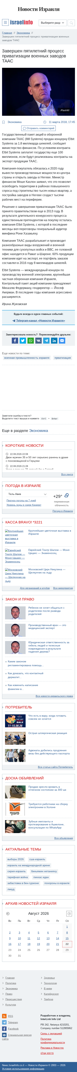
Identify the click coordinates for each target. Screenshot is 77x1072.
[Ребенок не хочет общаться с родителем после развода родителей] (15, 612)
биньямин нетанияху (44, 871)
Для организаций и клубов (35, 588)
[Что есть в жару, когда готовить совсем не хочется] (15, 720)
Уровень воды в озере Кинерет (24, 505)
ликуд (10, 889)
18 (28, 944)
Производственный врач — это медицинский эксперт (47, 627)
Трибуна (48, 999)
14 (57, 938)
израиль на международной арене (28, 865)
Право (8, 994)
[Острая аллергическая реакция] (15, 738)
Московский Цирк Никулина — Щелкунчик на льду (46, 571)
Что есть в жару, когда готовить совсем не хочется (47, 717)
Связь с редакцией (51, 1033)
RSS (10, 1016)
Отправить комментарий (40, 128)
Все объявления (63, 838)
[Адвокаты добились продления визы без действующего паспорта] (15, 755)
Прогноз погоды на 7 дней (21, 500)
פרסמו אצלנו (47, 1053)
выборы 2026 (15, 859)
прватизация (63, 357)
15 (67, 938)
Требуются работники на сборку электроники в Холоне (48, 806)
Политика (10, 983)
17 (19, 944)
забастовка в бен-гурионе (23, 883)
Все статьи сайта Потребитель (55, 767)
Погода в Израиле (63, 511)
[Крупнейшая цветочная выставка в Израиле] (15, 536)
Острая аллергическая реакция (47, 733)
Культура (10, 1004)
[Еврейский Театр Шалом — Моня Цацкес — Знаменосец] (15, 556)
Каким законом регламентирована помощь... (26, 663)
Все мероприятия (63, 588)
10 (19, 938)
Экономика (14, 122)
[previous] (8, 913)
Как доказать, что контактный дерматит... (25, 675)
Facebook (13, 1028)
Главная (10, 977)
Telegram (13, 1022)
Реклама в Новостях (52, 1047)
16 (9, 944)
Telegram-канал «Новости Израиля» (40, 320)
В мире (48, 988)
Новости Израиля (38, 9)
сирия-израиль (16, 871)
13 (48, 938)
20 (48, 944)
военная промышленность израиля (26, 357)
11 (28, 938)
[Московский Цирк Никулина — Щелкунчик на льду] (15, 575)
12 (38, 938)
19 (38, 944)
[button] (17, 22)
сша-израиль (37, 859)
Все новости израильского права (54, 696)
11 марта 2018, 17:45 (61, 122)
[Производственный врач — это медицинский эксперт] (15, 630)
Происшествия (13, 999)
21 (57, 944)
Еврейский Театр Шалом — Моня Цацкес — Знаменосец (49, 552)
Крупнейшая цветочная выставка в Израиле (49, 532)
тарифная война (17, 877)
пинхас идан (41, 877)
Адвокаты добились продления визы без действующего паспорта (49, 752)
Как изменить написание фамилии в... (23, 687)
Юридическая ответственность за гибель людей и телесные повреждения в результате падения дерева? (48, 647)
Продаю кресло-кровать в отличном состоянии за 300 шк (47, 788)
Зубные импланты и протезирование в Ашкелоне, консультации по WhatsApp (46, 824)
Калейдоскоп (51, 994)
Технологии (50, 983)
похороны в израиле (57, 883)
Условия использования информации (23, 1068)
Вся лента (67, 474)
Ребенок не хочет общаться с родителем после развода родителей (46, 610)
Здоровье (49, 977)
